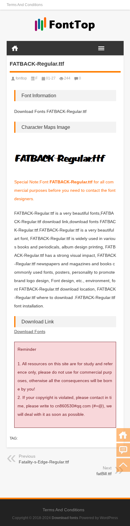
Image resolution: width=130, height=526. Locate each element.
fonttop (21, 78)
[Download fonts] (65, 25)
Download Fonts (29, 331)
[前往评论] (123, 450)
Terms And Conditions (25, 5)
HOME (15, 48)
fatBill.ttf (104, 473)
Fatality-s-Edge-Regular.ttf (44, 461)
